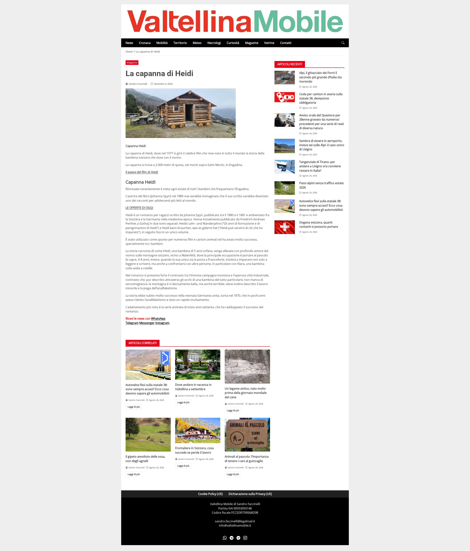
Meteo (197, 43)
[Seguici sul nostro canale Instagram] (245, 537)
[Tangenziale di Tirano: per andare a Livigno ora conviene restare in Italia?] (284, 166)
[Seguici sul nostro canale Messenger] (238, 537)
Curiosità (233, 43)
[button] (342, 43)
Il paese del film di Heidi (142, 172)
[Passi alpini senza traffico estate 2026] (284, 188)
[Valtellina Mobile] (235, 21)
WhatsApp (158, 318)
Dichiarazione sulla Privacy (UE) (250, 494)
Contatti (285, 43)
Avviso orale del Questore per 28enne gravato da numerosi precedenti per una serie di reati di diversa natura (321, 121)
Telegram (132, 323)
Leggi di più (134, 406)
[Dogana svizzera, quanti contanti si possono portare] (284, 227)
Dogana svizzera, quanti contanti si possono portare (318, 224)
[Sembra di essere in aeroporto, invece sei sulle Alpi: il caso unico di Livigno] (284, 146)
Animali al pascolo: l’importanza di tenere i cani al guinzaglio (247, 459)
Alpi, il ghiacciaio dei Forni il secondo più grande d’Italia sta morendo (320, 77)
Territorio (180, 43)
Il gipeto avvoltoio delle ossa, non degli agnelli (145, 459)
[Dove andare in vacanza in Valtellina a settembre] (197, 365)
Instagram (162, 323)
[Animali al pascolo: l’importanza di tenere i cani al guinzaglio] (247, 435)
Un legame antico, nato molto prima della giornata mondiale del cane (246, 393)
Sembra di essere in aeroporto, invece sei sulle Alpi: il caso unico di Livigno (321, 145)
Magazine (251, 43)
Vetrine (269, 43)
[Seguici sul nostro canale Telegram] (232, 537)
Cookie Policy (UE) (210, 494)
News (129, 43)
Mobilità (162, 43)
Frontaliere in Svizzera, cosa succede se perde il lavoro (194, 450)
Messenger (147, 323)
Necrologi (214, 43)
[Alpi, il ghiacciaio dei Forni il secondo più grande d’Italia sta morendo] (284, 77)
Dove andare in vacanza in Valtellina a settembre (193, 387)
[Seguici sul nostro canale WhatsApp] (225, 537)
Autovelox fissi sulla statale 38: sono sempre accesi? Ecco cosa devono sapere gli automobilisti (147, 389)
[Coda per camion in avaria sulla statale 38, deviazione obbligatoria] (284, 97)
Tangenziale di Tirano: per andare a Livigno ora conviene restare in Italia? (320, 166)
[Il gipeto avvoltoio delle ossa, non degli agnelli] (148, 435)
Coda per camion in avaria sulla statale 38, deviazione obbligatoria (321, 98)
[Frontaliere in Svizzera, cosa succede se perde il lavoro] (197, 430)
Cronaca (145, 43)
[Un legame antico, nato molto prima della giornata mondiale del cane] (247, 367)
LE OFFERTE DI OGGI (139, 208)
